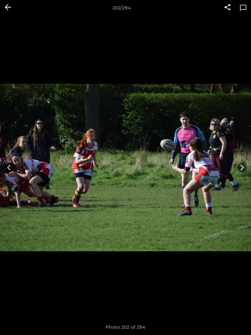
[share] (227, 7)
